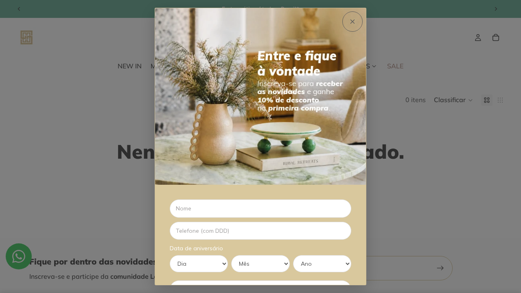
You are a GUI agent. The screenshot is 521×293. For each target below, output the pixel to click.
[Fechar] (352, 22)
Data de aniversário (196, 248)
